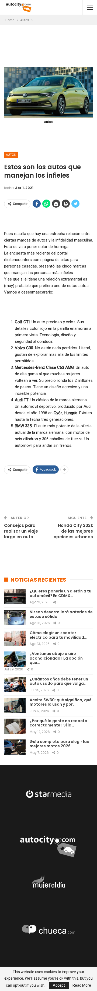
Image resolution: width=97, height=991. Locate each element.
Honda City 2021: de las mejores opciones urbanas (73, 531)
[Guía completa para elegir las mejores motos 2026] (15, 747)
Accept (59, 985)
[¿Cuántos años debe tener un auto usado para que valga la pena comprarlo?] (15, 684)
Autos (11, 154)
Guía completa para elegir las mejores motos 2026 (59, 744)
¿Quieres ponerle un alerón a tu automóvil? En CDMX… (60, 593)
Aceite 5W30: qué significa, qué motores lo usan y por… (61, 702)
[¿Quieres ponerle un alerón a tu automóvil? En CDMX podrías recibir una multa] (15, 596)
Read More (81, 985)
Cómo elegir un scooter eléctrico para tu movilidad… (58, 635)
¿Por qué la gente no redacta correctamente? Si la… (58, 723)
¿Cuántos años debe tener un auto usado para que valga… (59, 681)
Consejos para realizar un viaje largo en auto (21, 531)
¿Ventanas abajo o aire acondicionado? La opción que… (56, 658)
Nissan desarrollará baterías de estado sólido (61, 614)
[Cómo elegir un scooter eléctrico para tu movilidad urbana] (15, 638)
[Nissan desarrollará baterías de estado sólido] (15, 617)
